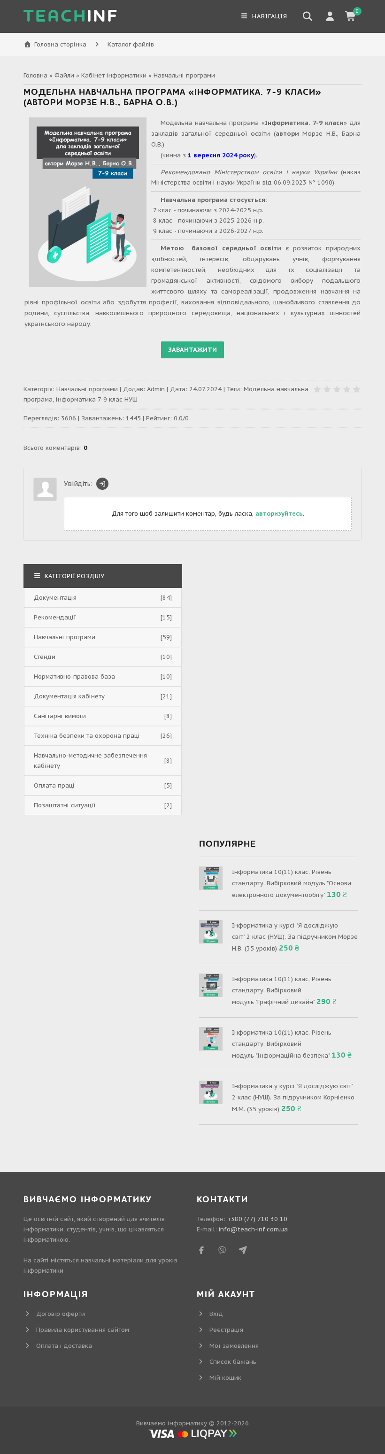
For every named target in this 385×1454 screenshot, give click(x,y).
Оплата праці (54, 785)
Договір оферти (60, 1314)
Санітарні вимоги (60, 716)
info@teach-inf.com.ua (253, 1229)
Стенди (44, 657)
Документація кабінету (69, 696)
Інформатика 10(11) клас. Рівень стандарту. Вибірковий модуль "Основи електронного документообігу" (291, 883)
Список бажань (232, 1362)
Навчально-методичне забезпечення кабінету (90, 760)
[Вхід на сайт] (102, 484)
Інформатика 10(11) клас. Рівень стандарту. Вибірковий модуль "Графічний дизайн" (281, 990)
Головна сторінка (60, 44)
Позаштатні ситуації (65, 805)
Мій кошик (225, 1378)
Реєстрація (226, 1330)
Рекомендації (55, 617)
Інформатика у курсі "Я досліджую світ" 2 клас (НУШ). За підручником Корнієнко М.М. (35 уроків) (293, 1097)
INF (70, 16)
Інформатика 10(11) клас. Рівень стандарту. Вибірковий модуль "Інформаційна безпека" (281, 1044)
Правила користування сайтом (82, 1330)
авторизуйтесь (279, 514)
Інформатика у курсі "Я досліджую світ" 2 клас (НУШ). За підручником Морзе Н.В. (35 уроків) (295, 936)
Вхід (216, 1314)
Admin (156, 389)
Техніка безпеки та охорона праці (87, 736)
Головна (35, 75)
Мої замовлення (234, 1346)
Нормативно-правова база (74, 677)
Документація (55, 598)
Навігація (268, 16)
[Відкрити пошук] (307, 16)
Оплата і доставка (64, 1346)
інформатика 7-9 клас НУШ (97, 399)
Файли (64, 75)
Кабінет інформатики (113, 75)
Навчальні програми (184, 75)
